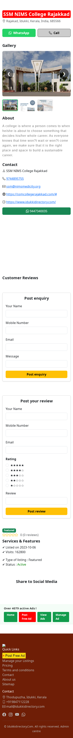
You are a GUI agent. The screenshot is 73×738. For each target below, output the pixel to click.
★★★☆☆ (17, 475)
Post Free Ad (26, 616)
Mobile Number (17, 323)
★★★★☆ (17, 470)
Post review (37, 511)
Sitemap (8, 684)
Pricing (7, 665)
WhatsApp (21, 33)
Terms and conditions (18, 670)
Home (10, 615)
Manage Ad (61, 616)
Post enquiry (36, 374)
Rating (11, 459)
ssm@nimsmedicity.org (23, 186)
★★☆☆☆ (17, 480)
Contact (8, 675)
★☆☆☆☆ (17, 485)
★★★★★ (17, 465)
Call (56, 33)
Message (12, 356)
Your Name (14, 306)
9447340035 (38, 211)
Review (11, 493)
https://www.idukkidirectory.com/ (31, 202)
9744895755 (15, 178)
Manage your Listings (18, 661)
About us (9, 679)
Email (10, 339)
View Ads (43, 616)
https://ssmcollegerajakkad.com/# (31, 194)
